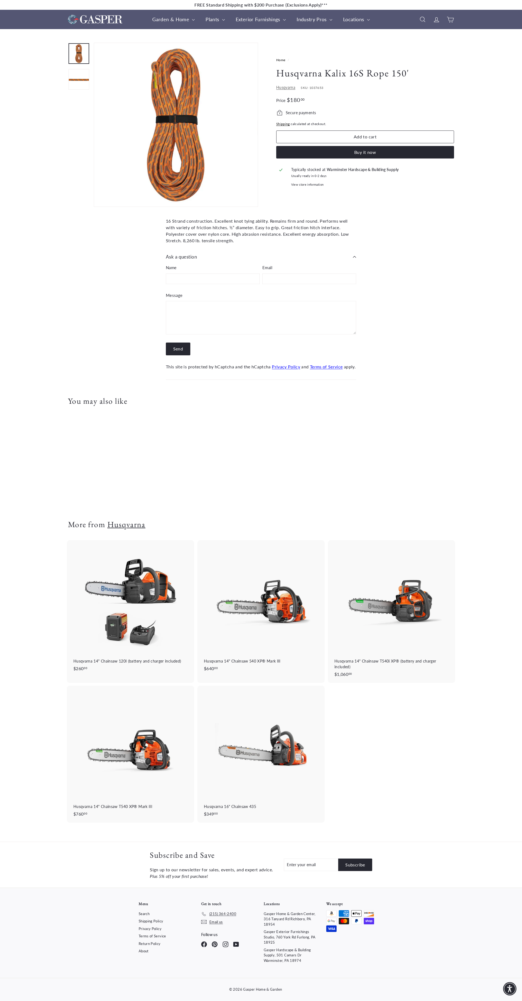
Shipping (283, 124)
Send (178, 348)
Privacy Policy (286, 366)
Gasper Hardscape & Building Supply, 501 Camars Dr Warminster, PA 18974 (287, 955)
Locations (354, 19)
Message (174, 295)
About (144, 951)
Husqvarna (285, 87)
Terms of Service (326, 366)
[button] (510, 989)
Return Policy (150, 943)
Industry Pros (312, 19)
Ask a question (181, 257)
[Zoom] (176, 125)
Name (171, 267)
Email (267, 267)
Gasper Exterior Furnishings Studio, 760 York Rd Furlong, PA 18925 (290, 937)
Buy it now (365, 151)
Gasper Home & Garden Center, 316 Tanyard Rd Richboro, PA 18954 (290, 919)
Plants (213, 19)
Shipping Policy (151, 921)
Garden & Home (171, 19)
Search (144, 914)
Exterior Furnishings (259, 19)
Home (281, 60)
